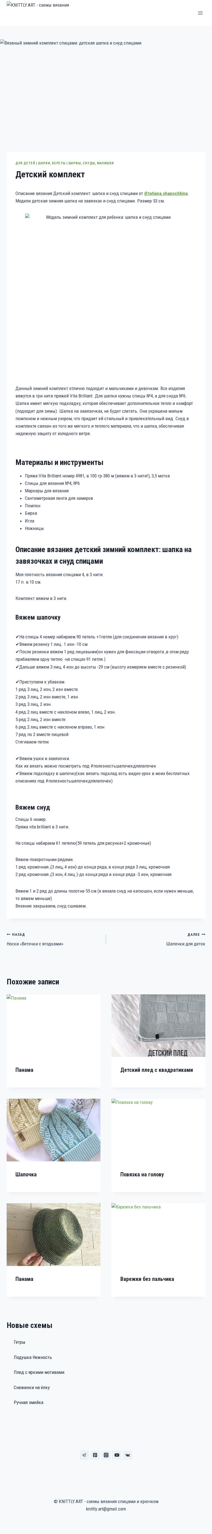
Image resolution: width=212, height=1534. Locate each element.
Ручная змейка (28, 1402)
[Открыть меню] (200, 13)
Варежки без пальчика (147, 1279)
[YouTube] (116, 1455)
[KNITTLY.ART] (46, 13)
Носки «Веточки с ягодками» (35, 939)
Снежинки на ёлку (32, 1387)
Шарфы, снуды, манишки (91, 163)
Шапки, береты (51, 163)
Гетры (19, 1342)
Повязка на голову (142, 1174)
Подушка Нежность (33, 1357)
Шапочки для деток (185, 939)
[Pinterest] (95, 1455)
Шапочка (26, 1174)
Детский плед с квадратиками (156, 1070)
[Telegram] (84, 1455)
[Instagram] (106, 1455)
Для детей (25, 163)
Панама (24, 1070)
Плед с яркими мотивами (39, 1372)
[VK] (127, 1455)
